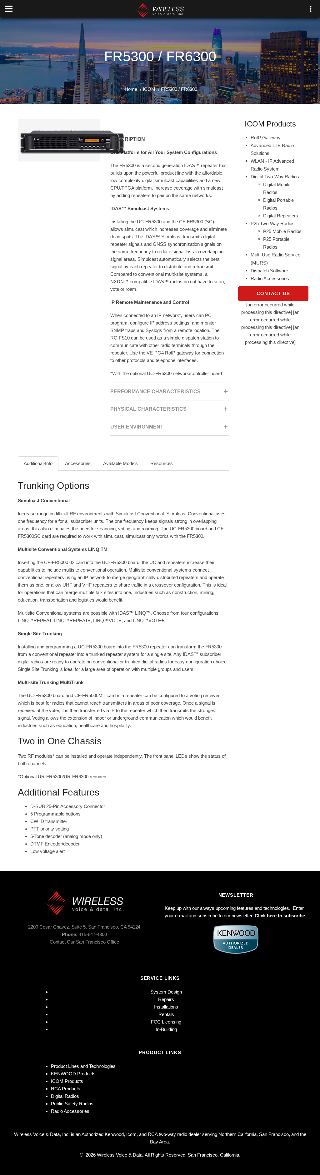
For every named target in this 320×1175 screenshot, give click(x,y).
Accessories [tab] (78, 463)
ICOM (149, 89)
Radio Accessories (70, 1111)
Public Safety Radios (72, 1103)
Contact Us (273, 293)
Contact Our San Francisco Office (84, 941)
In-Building (166, 1029)
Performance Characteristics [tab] (155, 391)
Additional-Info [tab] (38, 463)
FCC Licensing (166, 1021)
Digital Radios (65, 1096)
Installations (166, 1006)
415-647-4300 (93, 934)
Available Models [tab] (120, 463)
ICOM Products (67, 1081)
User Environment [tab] (136, 426)
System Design (166, 991)
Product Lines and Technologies (83, 1066)
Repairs (166, 999)
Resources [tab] (161, 463)
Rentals (166, 1014)
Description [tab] (127, 139)
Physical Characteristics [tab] (148, 409)
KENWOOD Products (73, 1073)
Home (131, 89)
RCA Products (65, 1088)
